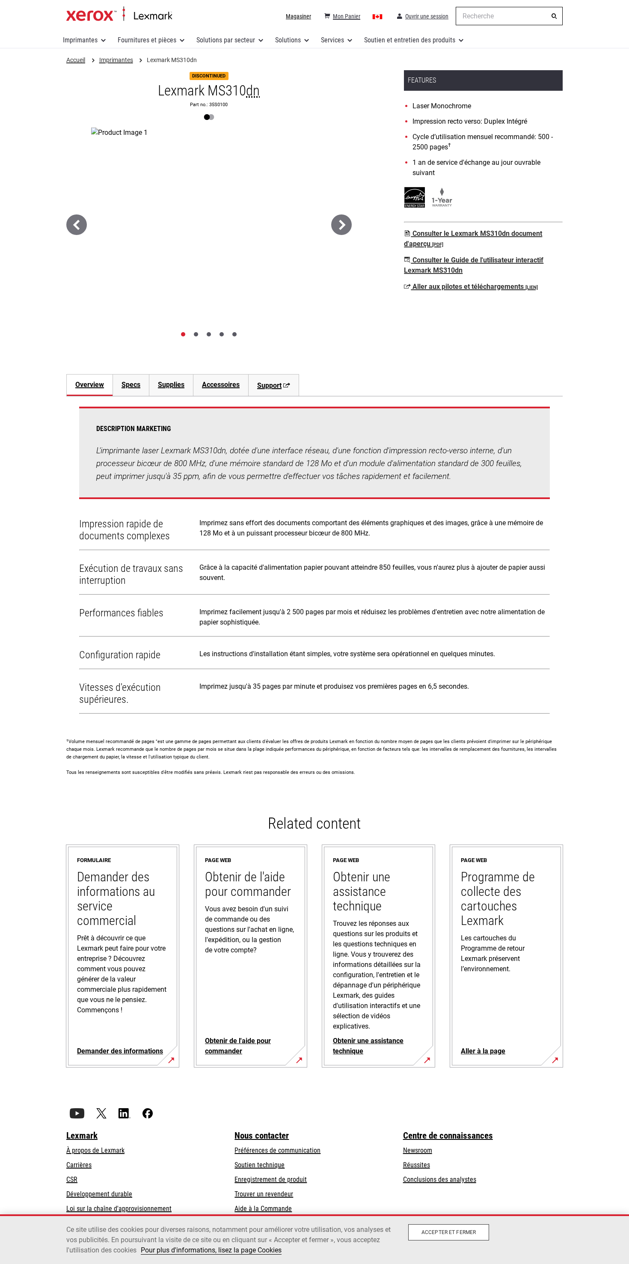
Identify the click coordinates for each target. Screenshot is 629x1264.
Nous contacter (261, 1135)
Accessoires (221, 385)
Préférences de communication (277, 1150)
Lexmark (82, 1135)
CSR (71, 1179)
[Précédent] (76, 224)
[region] (314, 1239)
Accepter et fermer (448, 1232)
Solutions (288, 40)
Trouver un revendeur (263, 1194)
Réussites (416, 1165)
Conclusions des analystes (439, 1179)
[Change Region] (378, 16)
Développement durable (99, 1194)
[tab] (183, 334)
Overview (89, 385)
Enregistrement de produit (270, 1179)
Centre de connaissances (448, 1135)
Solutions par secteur (225, 40)
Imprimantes (80, 40)
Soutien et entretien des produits (409, 40)
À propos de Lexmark (95, 1150)
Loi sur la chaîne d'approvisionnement (119, 1209)
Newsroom (417, 1150)
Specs (131, 385)
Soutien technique (259, 1165)
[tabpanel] (314, 562)
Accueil (119, 14)
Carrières (79, 1165)
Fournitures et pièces (147, 40)
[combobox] (509, 16)
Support (269, 385)
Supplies (171, 385)
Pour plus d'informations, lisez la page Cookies (211, 1250)
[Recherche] (554, 16)
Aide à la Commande (263, 1209)
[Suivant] (341, 224)
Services (332, 40)
